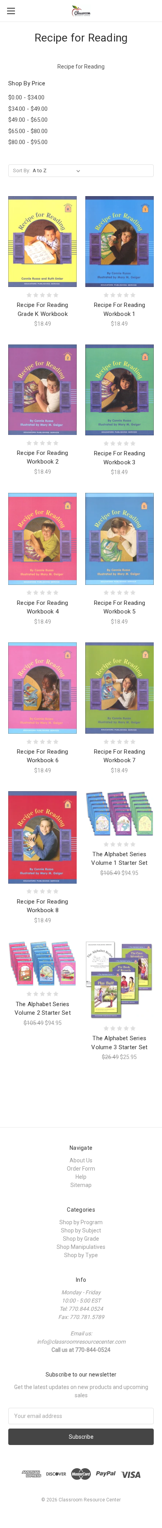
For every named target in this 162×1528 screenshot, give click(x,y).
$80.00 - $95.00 (28, 142)
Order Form (81, 1168)
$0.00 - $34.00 (26, 97)
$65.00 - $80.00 (28, 131)
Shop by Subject (81, 1230)
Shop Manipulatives (81, 1247)
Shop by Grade (81, 1239)
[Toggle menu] (11, 11)
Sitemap (81, 1185)
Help (81, 1177)
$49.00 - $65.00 (28, 119)
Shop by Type (81, 1255)
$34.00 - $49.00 (28, 108)
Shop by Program (81, 1222)
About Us (81, 1160)
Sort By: (21, 170)
